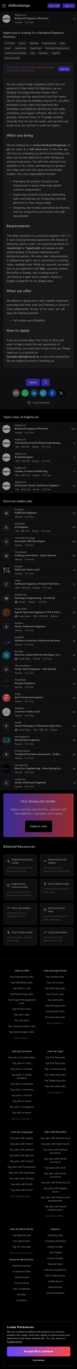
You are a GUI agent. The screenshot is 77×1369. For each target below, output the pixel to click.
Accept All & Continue (38, 1351)
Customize (38, 1360)
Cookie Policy (14, 1341)
